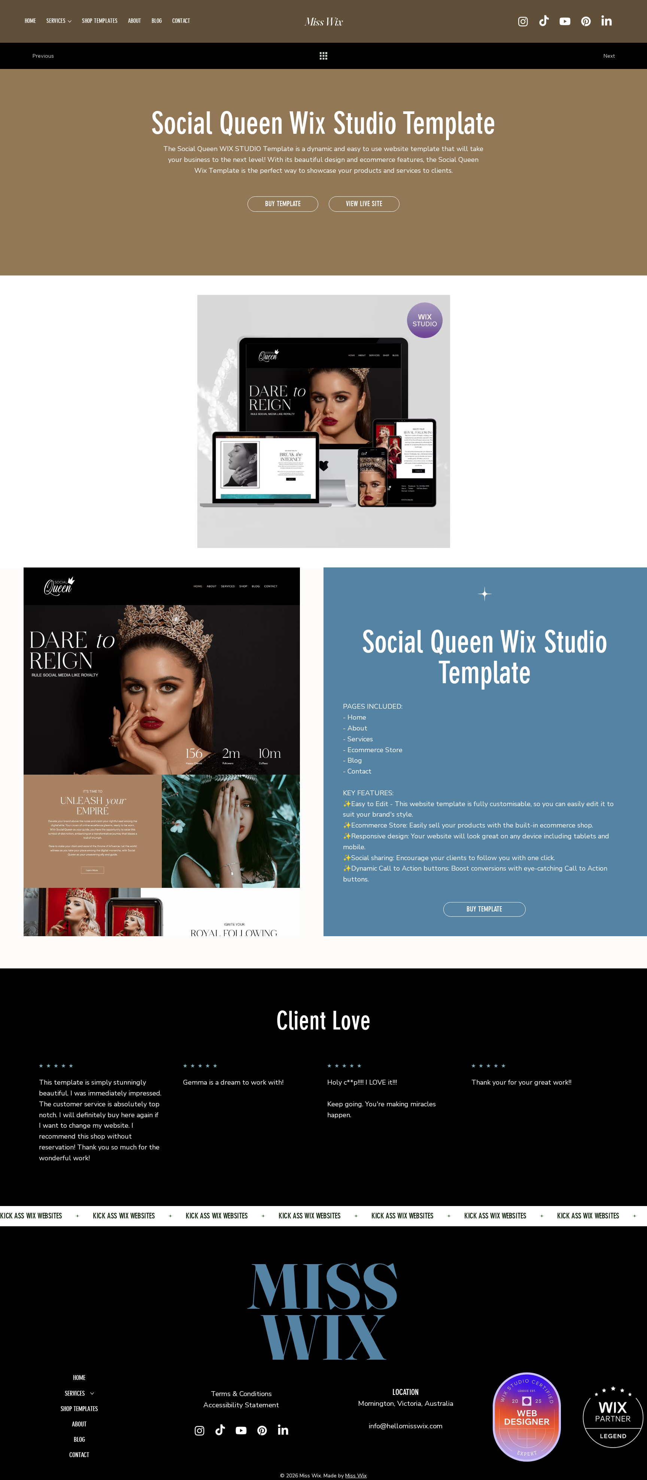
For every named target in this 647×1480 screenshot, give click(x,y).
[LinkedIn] (606, 21)
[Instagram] (523, 21)
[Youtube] (565, 21)
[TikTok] (544, 21)
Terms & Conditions (241, 1394)
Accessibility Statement (241, 1405)
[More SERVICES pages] (70, 21)
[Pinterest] (586, 21)
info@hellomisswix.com (406, 1426)
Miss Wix (324, 21)
